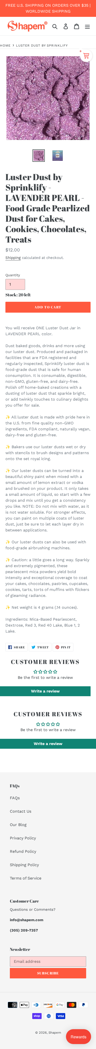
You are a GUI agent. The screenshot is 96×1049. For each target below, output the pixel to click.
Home (5, 45)
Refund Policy (23, 851)
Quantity (12, 275)
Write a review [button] (45, 691)
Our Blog (18, 824)
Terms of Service (25, 878)
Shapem (54, 1032)
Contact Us (20, 811)
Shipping (13, 257)
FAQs (15, 798)
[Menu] (87, 26)
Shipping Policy (24, 864)
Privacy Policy (23, 838)
